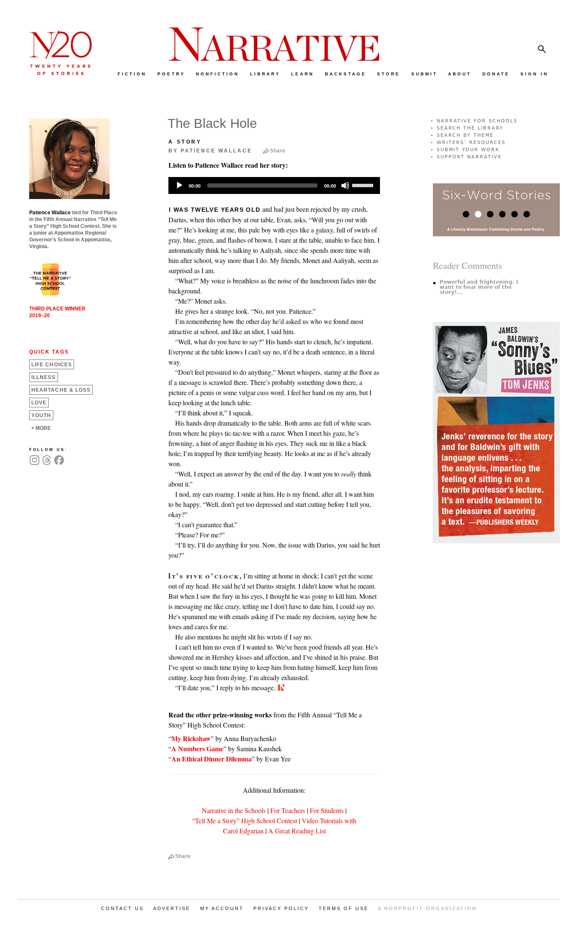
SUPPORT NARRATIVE (469, 157)
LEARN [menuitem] (302, 74)
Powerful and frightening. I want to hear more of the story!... (479, 287)
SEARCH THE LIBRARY (470, 128)
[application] (274, 185)
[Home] (56, 73)
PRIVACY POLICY (281, 908)
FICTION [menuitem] (132, 74)
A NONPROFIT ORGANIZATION (427, 908)
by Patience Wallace (210, 151)
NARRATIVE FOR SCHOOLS (477, 121)
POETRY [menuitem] (171, 74)
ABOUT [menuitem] (459, 74)
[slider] (364, 184)
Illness (43, 377)
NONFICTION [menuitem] (217, 74)
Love (39, 403)
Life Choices (51, 365)
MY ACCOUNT (222, 908)
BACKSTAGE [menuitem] (345, 74)
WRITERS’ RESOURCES (471, 142)
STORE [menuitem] (388, 74)
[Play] (179, 185)
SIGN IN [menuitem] (534, 74)
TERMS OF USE (344, 908)
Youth (41, 415)
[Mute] (345, 185)
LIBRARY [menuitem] (265, 74)
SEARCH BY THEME (465, 135)
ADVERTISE (171, 908)
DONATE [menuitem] (496, 74)
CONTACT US (122, 908)
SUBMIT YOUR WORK (468, 149)
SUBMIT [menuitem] (424, 74)
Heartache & (61, 390)
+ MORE (41, 428)
